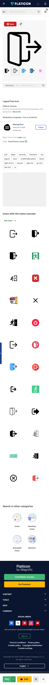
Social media (24, 617)
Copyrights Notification (32, 645)
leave (41, 159)
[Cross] (13, 478)
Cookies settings (25, 648)
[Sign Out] (13, 389)
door (15, 159)
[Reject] (35, 300)
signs (13, 154)
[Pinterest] (24, 623)
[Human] (35, 256)
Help (5, 605)
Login (19, 137)
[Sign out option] (35, 411)
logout (7, 159)
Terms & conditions (18, 642)
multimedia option (28, 159)
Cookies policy (14, 645)
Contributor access (24, 577)
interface (33, 154)
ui (15, 167)
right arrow (8, 163)
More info (17, 112)
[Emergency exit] (35, 433)
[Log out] (35, 367)
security (22, 154)
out (42, 154)
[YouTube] (37, 623)
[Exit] (13, 233)
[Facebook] (11, 623)
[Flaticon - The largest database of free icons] (21, 3)
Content (7, 594)
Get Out (7, 167)
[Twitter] (18, 623)
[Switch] (35, 322)
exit (5, 154)
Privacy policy (33, 642)
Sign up (24, 636)
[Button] (35, 278)
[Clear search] (33, 12)
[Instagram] (31, 623)
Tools (6, 600)
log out (20, 163)
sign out (29, 163)
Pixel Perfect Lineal (16, 141)
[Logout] (35, 233)
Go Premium (24, 584)
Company (7, 611)
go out (39, 163)
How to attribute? (29, 117)
